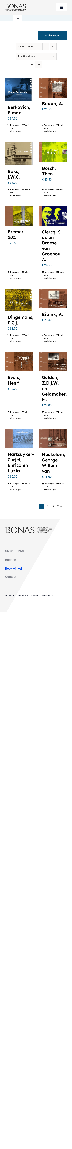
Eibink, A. (52, 314)
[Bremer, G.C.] (19, 216)
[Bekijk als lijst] (38, 64)
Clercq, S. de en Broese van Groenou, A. (52, 245)
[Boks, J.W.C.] (19, 153)
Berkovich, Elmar (19, 109)
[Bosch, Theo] (53, 152)
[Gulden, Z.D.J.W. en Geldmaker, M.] (53, 361)
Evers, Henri (14, 380)
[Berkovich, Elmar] (19, 89)
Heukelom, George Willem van (53, 463)
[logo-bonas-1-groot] (15, 5)
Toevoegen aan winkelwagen (14, 128)
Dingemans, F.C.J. (20, 320)
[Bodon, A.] (53, 88)
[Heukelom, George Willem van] (53, 439)
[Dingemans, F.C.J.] (19, 300)
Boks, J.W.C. (14, 174)
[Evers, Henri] (19, 361)
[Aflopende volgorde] (53, 46)
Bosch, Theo (49, 170)
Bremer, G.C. (16, 234)
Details (27, 125)
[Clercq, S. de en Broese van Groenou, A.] (53, 216)
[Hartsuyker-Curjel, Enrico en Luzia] (19, 438)
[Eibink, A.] (53, 298)
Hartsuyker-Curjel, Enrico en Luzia (21, 462)
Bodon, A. (52, 103)
